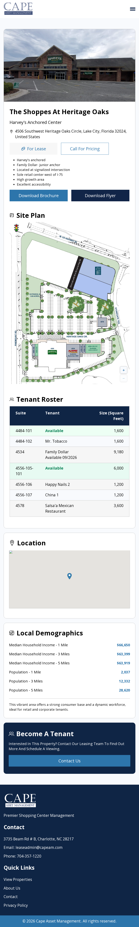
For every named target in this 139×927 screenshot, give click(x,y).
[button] (69, 576)
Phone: (10, 856)
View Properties (18, 879)
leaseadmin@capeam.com (39, 847)
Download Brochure (39, 195)
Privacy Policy (16, 905)
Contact (11, 896)
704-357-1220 (29, 856)
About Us (12, 888)
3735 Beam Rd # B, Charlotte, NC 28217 (39, 838)
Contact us (69, 761)
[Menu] (132, 9)
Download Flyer (100, 195)
